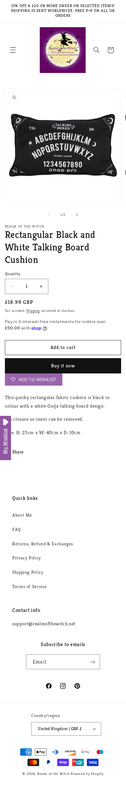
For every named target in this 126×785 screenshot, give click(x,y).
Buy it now (63, 366)
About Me (22, 515)
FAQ (16, 529)
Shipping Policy (27, 572)
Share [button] (18, 452)
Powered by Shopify (87, 774)
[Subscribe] (92, 661)
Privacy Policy (26, 558)
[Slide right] (76, 214)
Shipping (33, 311)
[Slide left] (49, 214)
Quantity (12, 273)
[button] (13, 50)
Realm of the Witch (53, 774)
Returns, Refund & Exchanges (42, 544)
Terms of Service (29, 586)
